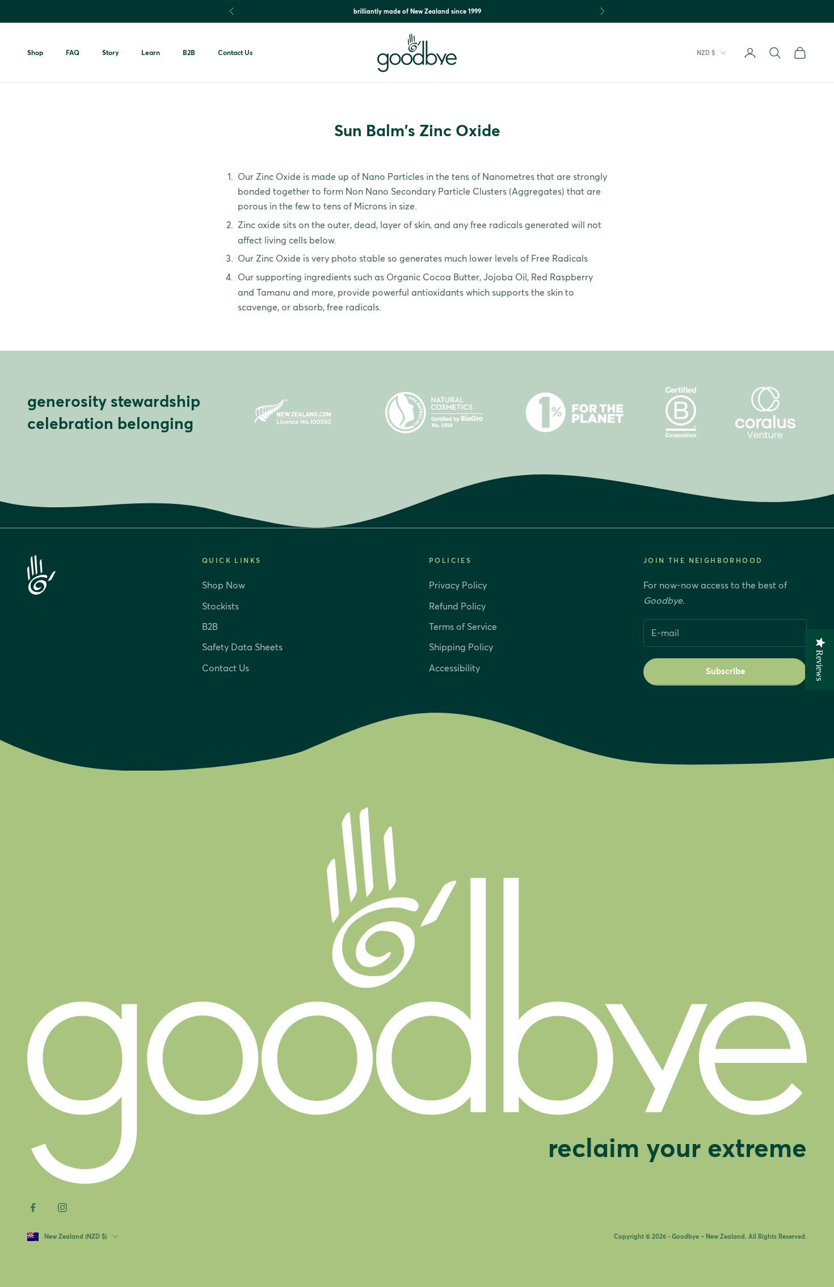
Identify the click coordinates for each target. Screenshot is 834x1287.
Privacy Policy (458, 585)
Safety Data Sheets (242, 647)
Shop (35, 52)
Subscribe (725, 671)
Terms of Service (463, 626)
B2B (189, 52)
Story (110, 52)
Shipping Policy (461, 647)
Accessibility (454, 668)
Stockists (220, 606)
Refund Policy (457, 606)
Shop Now (223, 585)
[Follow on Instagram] (62, 1207)
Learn (150, 52)
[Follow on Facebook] (33, 1207)
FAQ (72, 52)
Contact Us (235, 52)
